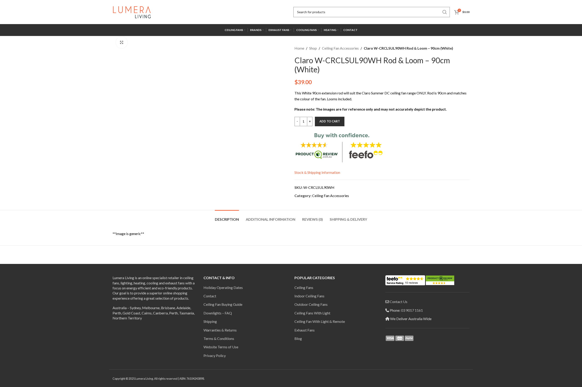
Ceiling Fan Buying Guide (222, 304)
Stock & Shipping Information (317, 172)
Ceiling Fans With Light (312, 313)
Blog (298, 338)
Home (299, 48)
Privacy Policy (214, 355)
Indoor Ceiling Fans (309, 296)
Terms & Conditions (218, 338)
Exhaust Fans (304, 330)
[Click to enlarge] (121, 42)
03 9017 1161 (412, 310)
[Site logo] (132, 11)
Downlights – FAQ (217, 313)
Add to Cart (329, 121)
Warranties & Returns (220, 330)
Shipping (210, 321)
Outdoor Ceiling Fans (311, 304)
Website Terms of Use (220, 347)
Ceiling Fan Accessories (340, 48)
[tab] (227, 217)
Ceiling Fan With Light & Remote (319, 321)
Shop (313, 48)
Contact (209, 296)
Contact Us (398, 301)
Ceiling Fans (303, 287)
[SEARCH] (444, 12)
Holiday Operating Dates (223, 287)
